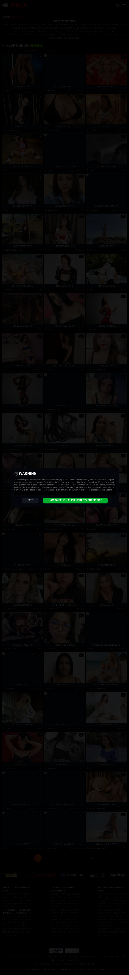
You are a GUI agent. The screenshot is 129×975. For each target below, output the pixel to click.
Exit (30, 500)
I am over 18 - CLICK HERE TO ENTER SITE (75, 500)
